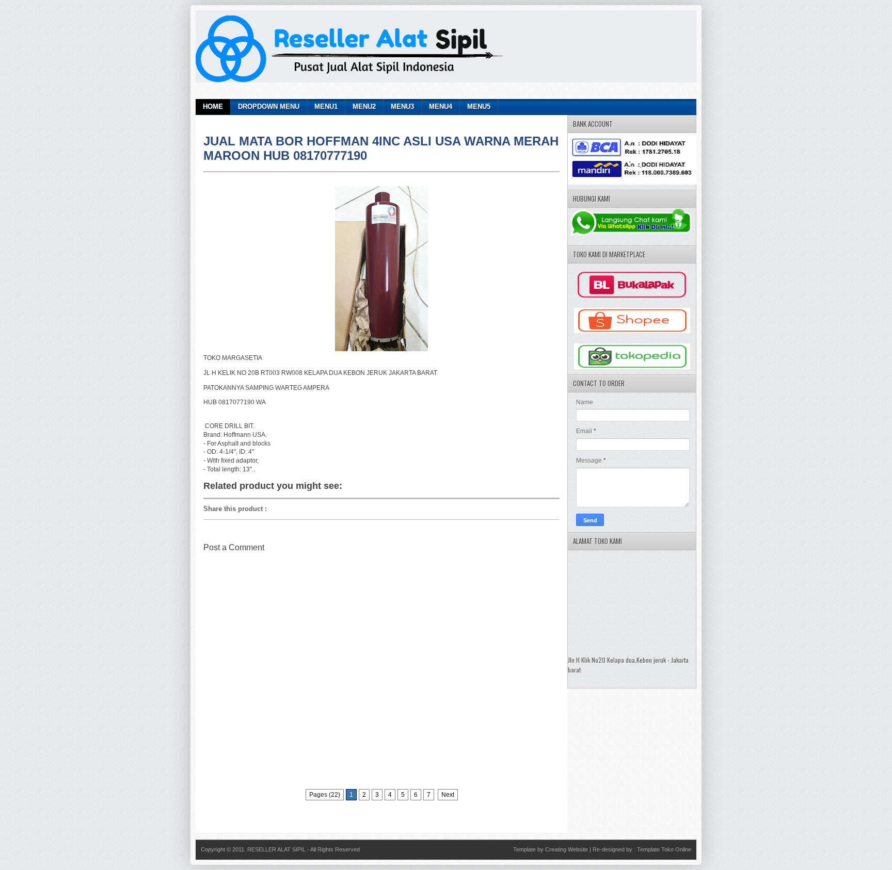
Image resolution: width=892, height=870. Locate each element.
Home (213, 106)
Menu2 (364, 106)
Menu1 (326, 106)
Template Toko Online (664, 849)
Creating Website (566, 849)
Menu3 (402, 106)
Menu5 (478, 106)
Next (447, 794)
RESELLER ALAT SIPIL (277, 849)
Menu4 (440, 106)
